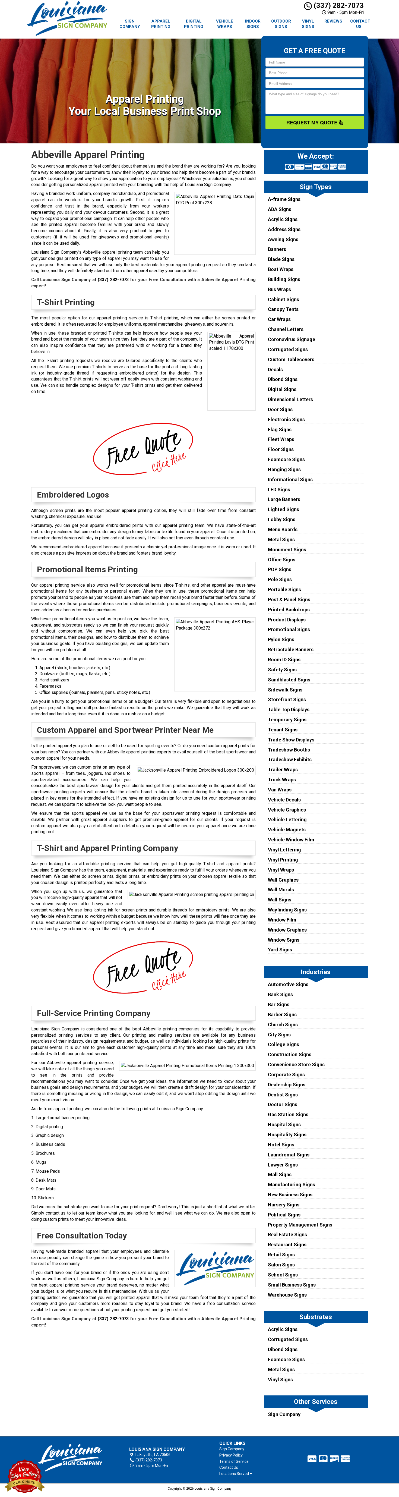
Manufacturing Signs (291, 1184)
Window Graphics (287, 930)
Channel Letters (285, 329)
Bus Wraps (279, 289)
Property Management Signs (300, 1225)
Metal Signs (281, 539)
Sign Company (129, 24)
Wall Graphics (283, 880)
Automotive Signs (288, 984)
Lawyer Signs (283, 1165)
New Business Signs (290, 1194)
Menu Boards (282, 529)
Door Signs (280, 409)
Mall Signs (280, 1174)
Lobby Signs (281, 519)
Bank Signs (280, 994)
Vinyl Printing (283, 860)
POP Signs (279, 569)
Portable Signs (284, 589)
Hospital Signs (284, 1124)
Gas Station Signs (288, 1114)
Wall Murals (281, 889)
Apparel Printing (160, 24)
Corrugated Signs (288, 349)
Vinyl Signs (308, 24)
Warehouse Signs (287, 1295)
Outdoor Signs (281, 24)
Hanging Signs (284, 469)
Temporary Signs (287, 719)
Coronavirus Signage (291, 339)
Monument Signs (287, 549)
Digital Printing (193, 24)
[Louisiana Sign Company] (70, 1458)
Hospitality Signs (287, 1134)
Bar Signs (278, 1004)
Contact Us (360, 24)
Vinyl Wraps (281, 870)
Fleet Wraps (281, 439)
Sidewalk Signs (285, 690)
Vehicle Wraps (224, 24)
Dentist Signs (283, 1094)
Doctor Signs (282, 1104)
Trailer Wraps (283, 769)
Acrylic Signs (282, 219)
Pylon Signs (281, 639)
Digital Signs (282, 389)
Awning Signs (283, 239)
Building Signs (284, 279)
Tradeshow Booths (289, 750)
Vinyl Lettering (284, 850)
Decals (275, 369)
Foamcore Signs (286, 459)
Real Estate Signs (287, 1234)
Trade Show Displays (291, 740)
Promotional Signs (289, 629)
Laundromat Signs (288, 1155)
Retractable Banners (291, 649)
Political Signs (284, 1215)
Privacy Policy (231, 1455)
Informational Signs (290, 479)
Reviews (333, 21)
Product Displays (287, 619)
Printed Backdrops (289, 609)
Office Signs (281, 559)
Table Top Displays (288, 709)
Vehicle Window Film (291, 839)
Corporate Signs (286, 1074)
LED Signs (279, 489)
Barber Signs (282, 1014)
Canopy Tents (283, 309)
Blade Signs (281, 259)
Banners (277, 249)
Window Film (282, 920)
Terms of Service (234, 1461)
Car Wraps (279, 319)
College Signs (283, 1044)
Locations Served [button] (234, 1474)
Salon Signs (281, 1265)
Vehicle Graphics (287, 810)
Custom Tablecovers (291, 359)
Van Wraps (280, 789)
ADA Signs (279, 209)
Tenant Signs (282, 729)
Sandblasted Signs (289, 680)
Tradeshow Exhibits (290, 759)
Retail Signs (281, 1254)
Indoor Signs (253, 24)
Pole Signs (280, 579)
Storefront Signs (287, 699)
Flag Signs (280, 429)
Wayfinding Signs (287, 910)
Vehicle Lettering (287, 819)
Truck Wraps (282, 779)
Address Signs (284, 229)
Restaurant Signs (287, 1244)
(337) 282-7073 (338, 5)
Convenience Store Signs (296, 1064)
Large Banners (284, 499)
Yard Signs (280, 949)
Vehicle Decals (284, 800)
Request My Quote (312, 122)
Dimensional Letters (290, 399)
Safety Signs (282, 669)
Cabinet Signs (283, 299)
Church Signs (283, 1024)
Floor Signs (281, 449)
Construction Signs (289, 1054)
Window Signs (283, 940)
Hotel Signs (281, 1144)
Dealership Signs (286, 1084)
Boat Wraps (280, 269)
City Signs (279, 1034)
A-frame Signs (284, 199)
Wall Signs (279, 899)
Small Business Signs (292, 1285)
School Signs (283, 1275)
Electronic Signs (286, 419)
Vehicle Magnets (287, 829)
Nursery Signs (283, 1204)
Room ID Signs (284, 659)
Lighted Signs (283, 509)
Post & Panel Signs (289, 599)
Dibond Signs (282, 379)
